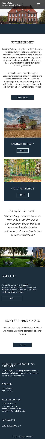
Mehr (22, 150)
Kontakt (22, 345)
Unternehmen (22, 97)
